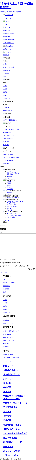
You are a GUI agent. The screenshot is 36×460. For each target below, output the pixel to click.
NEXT (6, 272)
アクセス (7, 361)
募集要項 (9, 192)
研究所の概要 (11, 203)
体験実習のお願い (12, 213)
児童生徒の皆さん (11, 374)
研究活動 (9, 208)
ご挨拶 (9, 171)
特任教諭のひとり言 (12, 442)
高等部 (9, 185)
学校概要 (9, 176)
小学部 (9, 182)
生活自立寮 (10, 189)
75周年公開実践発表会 (13, 197)
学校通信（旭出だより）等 (15, 403)
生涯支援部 (8, 416)
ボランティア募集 (11, 451)
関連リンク (8, 366)
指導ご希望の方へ (12, 206)
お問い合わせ (9, 379)
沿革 (8, 178)
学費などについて (8, 323)
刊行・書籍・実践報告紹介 (15, 215)
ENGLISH (7, 383)
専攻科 (9, 187)
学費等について (11, 194)
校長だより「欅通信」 (13, 173)
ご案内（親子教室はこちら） (15, 201)
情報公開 (7, 420)
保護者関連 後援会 (12, 425)
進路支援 (7, 412)
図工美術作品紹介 (11, 438)
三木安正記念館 (10, 407)
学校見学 (7, 391)
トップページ (7, 220)
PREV (2, 272)
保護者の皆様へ (10, 370)
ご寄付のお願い (11, 217)
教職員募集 (8, 446)
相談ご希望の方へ (12, 204)
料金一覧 (9, 210)
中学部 (9, 183)
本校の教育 (10, 175)
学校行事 (7, 387)
